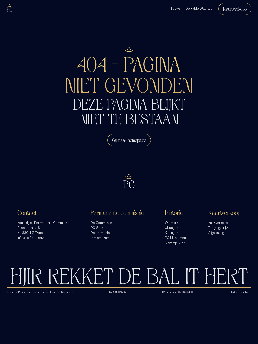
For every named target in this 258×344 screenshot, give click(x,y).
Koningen (171, 233)
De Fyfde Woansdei (199, 8)
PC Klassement (176, 238)
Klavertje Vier (175, 243)
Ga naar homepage (129, 140)
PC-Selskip (99, 228)
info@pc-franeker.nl (31, 238)
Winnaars (171, 223)
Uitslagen (171, 228)
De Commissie (101, 223)
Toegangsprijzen (219, 228)
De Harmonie (100, 233)
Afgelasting (216, 233)
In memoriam (100, 238)
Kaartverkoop (235, 9)
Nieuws (175, 8)
